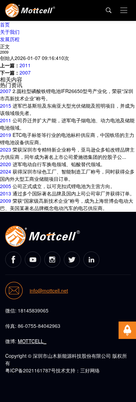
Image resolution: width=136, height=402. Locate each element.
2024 (5, 171)
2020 (5, 164)
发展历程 (10, 39)
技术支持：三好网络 (78, 370)
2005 (5, 186)
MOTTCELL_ (32, 341)
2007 (25, 72)
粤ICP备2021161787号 (30, 370)
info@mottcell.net (49, 291)
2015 (5, 105)
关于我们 (10, 31)
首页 (5, 24)
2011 (25, 65)
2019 (5, 134)
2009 (5, 200)
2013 (5, 193)
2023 (5, 149)
